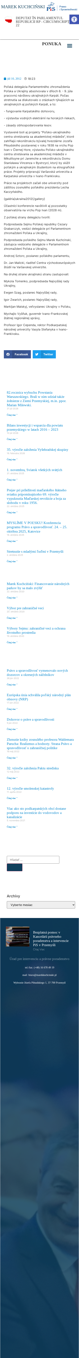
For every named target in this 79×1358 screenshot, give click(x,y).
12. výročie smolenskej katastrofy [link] (30, 788)
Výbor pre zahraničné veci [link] (25, 608)
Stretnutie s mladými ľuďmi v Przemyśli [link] (35, 551)
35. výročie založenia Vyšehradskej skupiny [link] (37, 450)
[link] (74, 19)
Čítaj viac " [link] (12, 415)
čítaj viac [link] (39, 949)
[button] (70, 46)
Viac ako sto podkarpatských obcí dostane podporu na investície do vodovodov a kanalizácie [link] (36, 813)
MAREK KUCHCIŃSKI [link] (23, 6)
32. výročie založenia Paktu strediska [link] (33, 768)
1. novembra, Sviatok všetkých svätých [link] (34, 470)
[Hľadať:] (33, 860)
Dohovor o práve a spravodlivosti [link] (30, 719)
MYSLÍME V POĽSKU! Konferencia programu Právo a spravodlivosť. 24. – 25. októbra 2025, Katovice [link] (37, 527)
